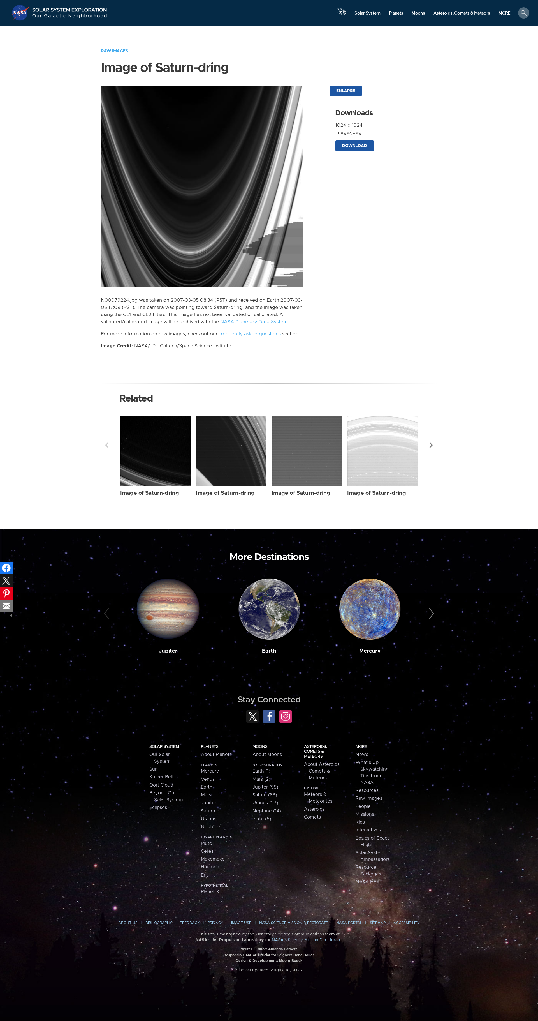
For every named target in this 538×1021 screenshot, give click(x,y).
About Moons (267, 754)
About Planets (216, 754)
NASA (21, 12)
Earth (269, 651)
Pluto (206, 843)
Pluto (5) (261, 819)
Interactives (368, 830)
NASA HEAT (369, 882)
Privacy (215, 923)
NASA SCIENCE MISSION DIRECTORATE (293, 923)
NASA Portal (349, 923)
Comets (312, 817)
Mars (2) (261, 779)
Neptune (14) (266, 811)
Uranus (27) (265, 803)
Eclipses (158, 807)
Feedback (190, 923)
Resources (367, 790)
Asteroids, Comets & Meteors (315, 752)
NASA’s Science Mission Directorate (307, 940)
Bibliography (158, 923)
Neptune (210, 826)
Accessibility (406, 923)
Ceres (207, 851)
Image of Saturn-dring (149, 493)
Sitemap (378, 923)
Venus (208, 779)
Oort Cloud (161, 785)
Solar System (164, 747)
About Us (128, 923)
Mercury (370, 651)
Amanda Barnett (282, 949)
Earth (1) (261, 771)
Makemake (213, 859)
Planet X (210, 891)
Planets (209, 747)
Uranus (208, 819)
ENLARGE (345, 91)
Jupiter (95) (265, 787)
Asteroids (314, 809)
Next (431, 445)
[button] (504, 13)
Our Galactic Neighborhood (70, 17)
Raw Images (114, 51)
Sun (153, 769)
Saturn (208, 811)
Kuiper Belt (161, 777)
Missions (365, 814)
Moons (259, 747)
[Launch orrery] (341, 14)
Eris (205, 875)
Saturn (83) (264, 795)
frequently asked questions (250, 334)
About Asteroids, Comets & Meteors (322, 771)
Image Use (241, 923)
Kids (360, 822)
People (363, 806)
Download (354, 146)
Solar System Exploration (70, 8)
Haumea (210, 867)
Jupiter (168, 651)
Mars (206, 795)
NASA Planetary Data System (253, 321)
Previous (107, 445)
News (362, 754)
